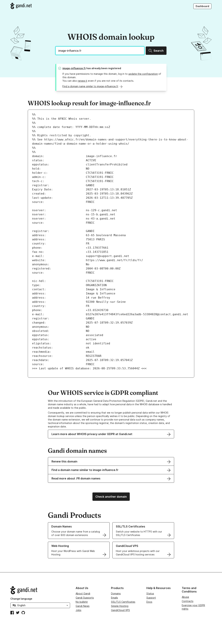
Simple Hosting (119, 605)
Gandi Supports (85, 597)
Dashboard (202, 6)
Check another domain (111, 496)
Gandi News (82, 605)
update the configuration (143, 73)
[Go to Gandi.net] (21, 6)
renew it (82, 80)
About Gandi (83, 593)
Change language (21, 598)
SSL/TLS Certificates (123, 601)
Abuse (185, 596)
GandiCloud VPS (120, 610)
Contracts (187, 601)
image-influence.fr (74, 68)
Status (150, 593)
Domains (116, 593)
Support (151, 597)
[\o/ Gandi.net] (40, 590)
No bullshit (82, 601)
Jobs (78, 610)
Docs (149, 601)
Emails (114, 597)
